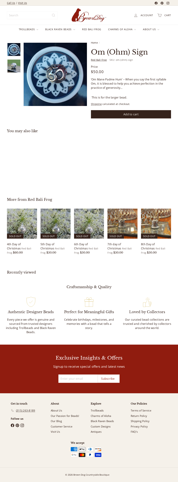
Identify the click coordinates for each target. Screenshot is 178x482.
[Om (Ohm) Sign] (19, 162)
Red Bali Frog (91, 29)
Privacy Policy (139, 426)
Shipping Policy (140, 421)
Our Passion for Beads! (65, 416)
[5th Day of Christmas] (56, 232)
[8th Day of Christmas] (156, 232)
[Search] (53, 15)
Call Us (11, 3)
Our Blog (56, 421)
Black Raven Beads (58, 29)
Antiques (96, 431)
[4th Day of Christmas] (22, 232)
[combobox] (32, 15)
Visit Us (22, 3)
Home (94, 42)
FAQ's (134, 431)
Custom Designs (101, 426)
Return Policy (139, 416)
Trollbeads (27, 29)
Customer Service (61, 426)
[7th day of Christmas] (122, 232)
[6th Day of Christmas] (89, 232)
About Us (150, 29)
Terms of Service (141, 410)
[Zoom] (55, 74)
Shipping (96, 104)
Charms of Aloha (120, 29)
